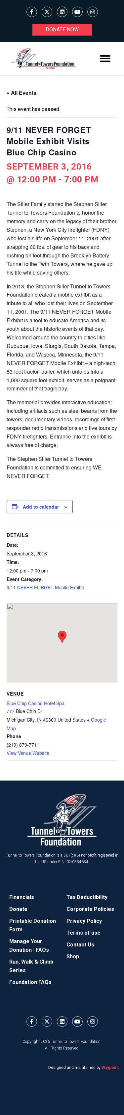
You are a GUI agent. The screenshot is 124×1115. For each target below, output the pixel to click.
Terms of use (83, 933)
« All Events (21, 92)
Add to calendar (41, 506)
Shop (72, 956)
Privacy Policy (84, 921)
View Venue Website (28, 753)
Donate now (62, 29)
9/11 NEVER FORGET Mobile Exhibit (45, 587)
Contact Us (80, 945)
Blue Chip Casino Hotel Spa (35, 703)
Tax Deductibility (86, 897)
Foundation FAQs (30, 982)
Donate (18, 909)
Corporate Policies (90, 909)
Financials (21, 897)
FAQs (42, 950)
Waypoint (110, 1067)
